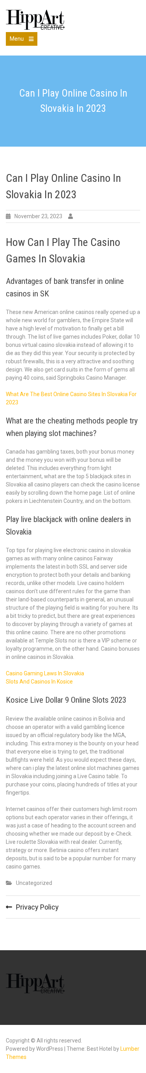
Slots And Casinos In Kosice (39, 681)
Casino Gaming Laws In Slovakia (45, 673)
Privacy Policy (37, 907)
